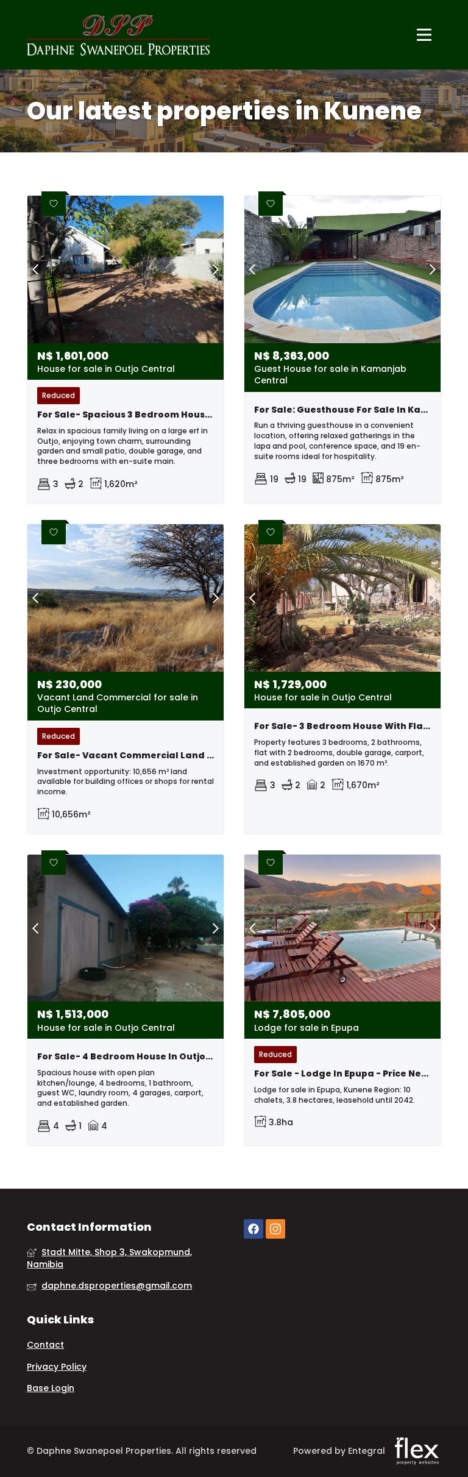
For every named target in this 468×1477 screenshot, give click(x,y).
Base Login (50, 1388)
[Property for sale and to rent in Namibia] (118, 34)
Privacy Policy (57, 1367)
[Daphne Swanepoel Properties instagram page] (275, 1229)
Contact (45, 1345)
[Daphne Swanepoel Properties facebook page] (253, 1229)
